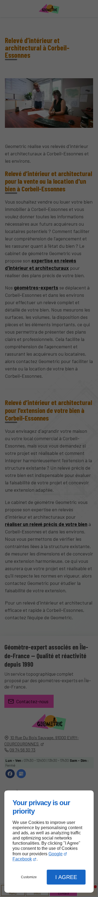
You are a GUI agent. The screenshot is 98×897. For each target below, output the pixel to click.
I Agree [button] (66, 877)
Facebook (22, 859)
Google (55, 853)
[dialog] (49, 841)
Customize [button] (29, 877)
